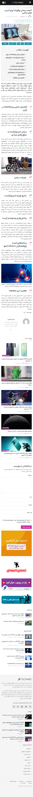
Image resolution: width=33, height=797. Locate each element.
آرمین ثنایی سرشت (25, 363)
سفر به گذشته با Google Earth (15, 663)
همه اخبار (21, 781)
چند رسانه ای (27, 774)
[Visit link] (16, 543)
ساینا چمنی (22, 16)
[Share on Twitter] (12, 43)
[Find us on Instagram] (18, 706)
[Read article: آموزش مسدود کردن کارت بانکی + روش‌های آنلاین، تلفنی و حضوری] (28, 615)
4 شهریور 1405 (20, 652)
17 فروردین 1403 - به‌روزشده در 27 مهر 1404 (15, 665)
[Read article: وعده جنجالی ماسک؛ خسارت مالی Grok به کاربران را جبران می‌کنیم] (28, 716)
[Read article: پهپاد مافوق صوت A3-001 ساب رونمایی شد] (28, 636)
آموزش (28, 757)
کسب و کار (27, 765)
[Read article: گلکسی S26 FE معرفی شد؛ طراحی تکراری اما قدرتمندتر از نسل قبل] (16, 349)
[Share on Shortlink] (28, 43)
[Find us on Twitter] (30, 706)
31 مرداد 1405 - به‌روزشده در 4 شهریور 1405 (15, 645)
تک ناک (30, 7)
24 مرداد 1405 (20, 623)
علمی (26, 7)
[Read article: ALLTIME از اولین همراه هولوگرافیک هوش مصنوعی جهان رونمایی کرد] (28, 724)
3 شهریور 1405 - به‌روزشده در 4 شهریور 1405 (15, 637)
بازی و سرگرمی (26, 771)
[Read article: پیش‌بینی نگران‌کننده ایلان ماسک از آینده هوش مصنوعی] (28, 650)
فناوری (28, 749)
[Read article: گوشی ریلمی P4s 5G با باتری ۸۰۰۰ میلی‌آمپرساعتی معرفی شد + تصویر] (16, 444)
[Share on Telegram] (20, 43)
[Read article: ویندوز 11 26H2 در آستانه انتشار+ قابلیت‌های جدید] (28, 657)
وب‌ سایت (29, 512)
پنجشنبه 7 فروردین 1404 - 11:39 (11, 16)
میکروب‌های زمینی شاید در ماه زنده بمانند (19, 431)
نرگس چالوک (26, 411)
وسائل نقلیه (27, 768)
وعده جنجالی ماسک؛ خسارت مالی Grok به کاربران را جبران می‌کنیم (13, 716)
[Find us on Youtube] (26, 706)
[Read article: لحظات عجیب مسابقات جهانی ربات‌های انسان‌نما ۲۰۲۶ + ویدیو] (16, 397)
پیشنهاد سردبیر (6, 403)
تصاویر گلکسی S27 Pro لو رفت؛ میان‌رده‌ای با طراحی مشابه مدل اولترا (13, 738)
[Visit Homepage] (17, 2)
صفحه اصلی (29, 781)
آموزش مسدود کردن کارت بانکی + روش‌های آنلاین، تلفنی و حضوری (13, 614)
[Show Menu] (30, 2)
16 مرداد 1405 (20, 617)
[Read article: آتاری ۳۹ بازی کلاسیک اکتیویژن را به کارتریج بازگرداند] (28, 731)
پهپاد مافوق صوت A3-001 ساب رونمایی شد (12, 635)
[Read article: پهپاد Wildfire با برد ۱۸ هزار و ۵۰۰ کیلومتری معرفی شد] (28, 643)
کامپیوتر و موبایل (25, 751)
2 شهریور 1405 (20, 660)
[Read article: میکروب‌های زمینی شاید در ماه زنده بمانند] (16, 421)
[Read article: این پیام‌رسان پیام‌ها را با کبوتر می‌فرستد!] (28, 623)
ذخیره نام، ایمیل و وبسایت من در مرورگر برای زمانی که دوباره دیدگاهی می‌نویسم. (16, 521)
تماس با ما (23, 783)
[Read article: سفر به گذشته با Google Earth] (28, 665)
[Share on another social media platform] (5, 43)
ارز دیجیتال (27, 760)
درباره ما (30, 783)
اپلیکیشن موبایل (6, 355)
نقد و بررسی (27, 754)
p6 (24, 312)
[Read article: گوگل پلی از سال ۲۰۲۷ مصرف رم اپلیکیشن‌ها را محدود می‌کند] (16, 373)
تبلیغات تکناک (13, 781)
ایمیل (30, 505)
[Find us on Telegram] (22, 706)
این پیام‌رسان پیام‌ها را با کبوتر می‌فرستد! (13, 621)
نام (30, 497)
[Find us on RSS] (13, 706)
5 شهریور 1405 (17, 363)
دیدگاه (29, 475)
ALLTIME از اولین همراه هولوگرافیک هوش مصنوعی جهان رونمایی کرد (13, 723)
